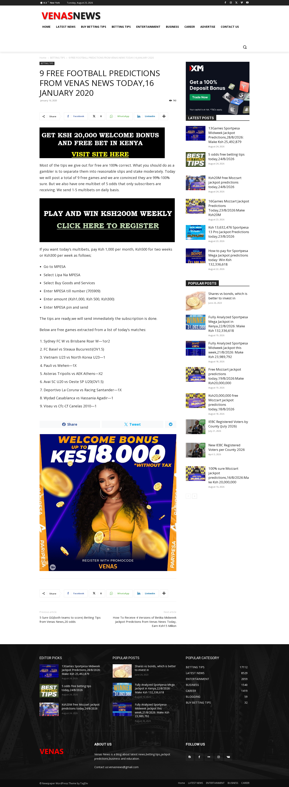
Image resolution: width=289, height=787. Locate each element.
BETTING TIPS (57, 57)
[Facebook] (225, 3)
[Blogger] (189, 757)
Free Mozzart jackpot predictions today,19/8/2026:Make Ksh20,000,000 (226, 376)
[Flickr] (209, 757)
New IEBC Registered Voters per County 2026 (226, 447)
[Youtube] (247, 3)
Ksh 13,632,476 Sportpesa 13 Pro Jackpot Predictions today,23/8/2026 (228, 232)
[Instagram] (231, 3)
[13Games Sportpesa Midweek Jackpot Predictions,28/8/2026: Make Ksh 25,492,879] (195, 133)
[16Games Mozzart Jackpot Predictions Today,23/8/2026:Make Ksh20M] (195, 206)
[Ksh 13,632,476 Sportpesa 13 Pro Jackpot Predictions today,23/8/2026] (195, 232)
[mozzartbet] (108, 220)
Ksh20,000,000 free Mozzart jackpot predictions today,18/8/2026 (223, 402)
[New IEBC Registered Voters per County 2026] (195, 450)
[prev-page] (188, 496)
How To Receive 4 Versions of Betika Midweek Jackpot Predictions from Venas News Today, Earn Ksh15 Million (144, 621)
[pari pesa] (108, 502)
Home (43, 57)
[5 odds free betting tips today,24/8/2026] (195, 159)
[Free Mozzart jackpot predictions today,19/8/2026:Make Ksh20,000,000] (195, 374)
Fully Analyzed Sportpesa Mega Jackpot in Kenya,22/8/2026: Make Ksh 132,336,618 (228, 324)
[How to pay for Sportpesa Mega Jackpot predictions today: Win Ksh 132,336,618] (195, 255)
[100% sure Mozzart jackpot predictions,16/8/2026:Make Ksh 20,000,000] (195, 473)
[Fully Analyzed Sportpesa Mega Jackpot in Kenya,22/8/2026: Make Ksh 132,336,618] (195, 322)
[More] (164, 116)
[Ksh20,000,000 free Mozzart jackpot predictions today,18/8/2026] (195, 400)
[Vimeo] (241, 3)
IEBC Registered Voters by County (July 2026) (228, 423)
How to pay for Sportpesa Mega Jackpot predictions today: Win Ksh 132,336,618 (228, 257)
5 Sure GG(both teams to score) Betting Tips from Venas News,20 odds (70, 619)
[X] (236, 3)
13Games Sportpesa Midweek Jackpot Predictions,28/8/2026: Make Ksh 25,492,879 (226, 135)
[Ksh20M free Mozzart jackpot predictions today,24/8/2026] (195, 182)
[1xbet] (108, 142)
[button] (244, 47)
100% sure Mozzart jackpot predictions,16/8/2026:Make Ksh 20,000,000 (228, 475)
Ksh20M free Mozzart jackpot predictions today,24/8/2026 (224, 182)
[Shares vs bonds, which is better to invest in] (195, 301)
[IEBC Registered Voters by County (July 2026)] (195, 426)
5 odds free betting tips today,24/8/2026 (226, 156)
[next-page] (194, 496)
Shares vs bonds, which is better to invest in (227, 295)
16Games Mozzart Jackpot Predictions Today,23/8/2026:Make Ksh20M (228, 208)
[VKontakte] (228, 757)
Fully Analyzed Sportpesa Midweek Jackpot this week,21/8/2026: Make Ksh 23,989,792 (228, 350)
